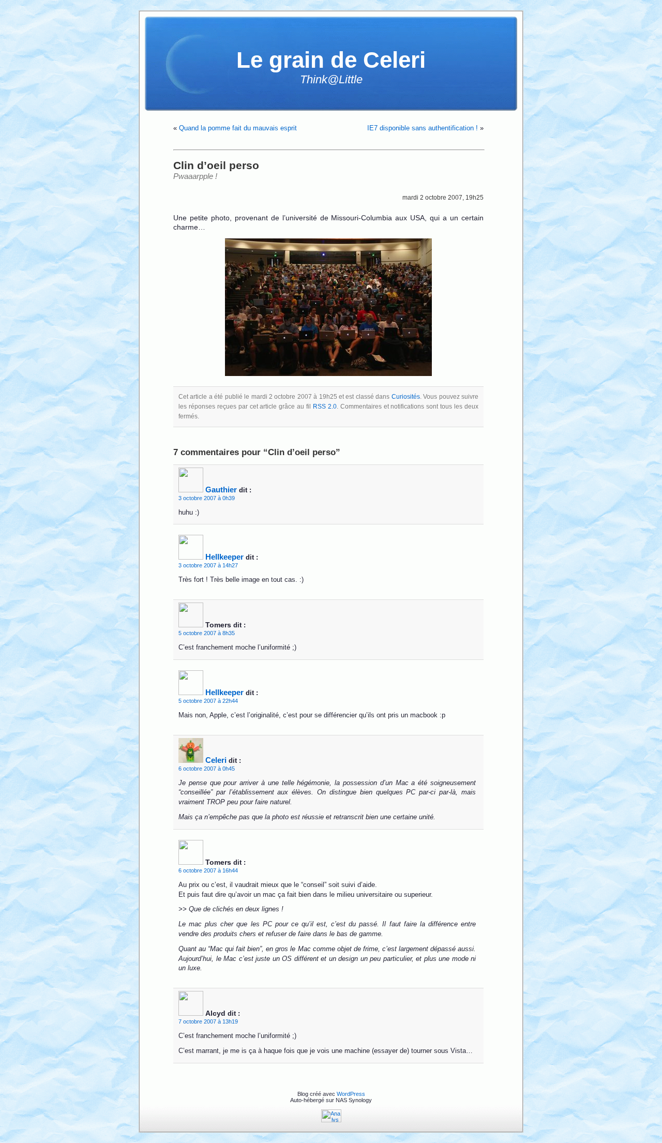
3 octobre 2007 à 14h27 (208, 565)
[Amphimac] (328, 307)
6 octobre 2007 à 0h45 (206, 768)
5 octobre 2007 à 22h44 (208, 701)
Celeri (216, 760)
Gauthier (221, 489)
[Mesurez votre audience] (331, 1120)
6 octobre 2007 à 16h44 (208, 870)
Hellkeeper (224, 556)
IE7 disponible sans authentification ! (422, 128)
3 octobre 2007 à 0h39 (206, 498)
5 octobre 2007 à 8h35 (206, 633)
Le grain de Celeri (331, 59)
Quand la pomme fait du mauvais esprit (238, 128)
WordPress (351, 1094)
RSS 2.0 (325, 406)
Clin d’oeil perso (216, 165)
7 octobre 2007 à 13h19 (208, 1021)
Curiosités (406, 396)
